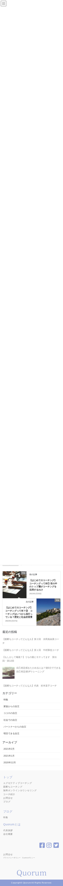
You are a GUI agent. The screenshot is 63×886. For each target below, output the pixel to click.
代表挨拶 (8, 830)
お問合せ (8, 798)
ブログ (6, 801)
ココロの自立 (10, 713)
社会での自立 (10, 720)
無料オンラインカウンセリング (20, 790)
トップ (7, 777)
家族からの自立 (11, 706)
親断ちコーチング (12, 786)
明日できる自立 (11, 733)
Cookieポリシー (28, 858)
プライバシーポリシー (12, 858)
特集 (6, 699)
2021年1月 (9, 755)
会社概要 (8, 834)
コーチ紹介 (9, 794)
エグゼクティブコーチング (17, 783)
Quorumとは (12, 824)
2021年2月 (9, 749)
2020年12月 (10, 762)
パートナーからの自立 (15, 726)
